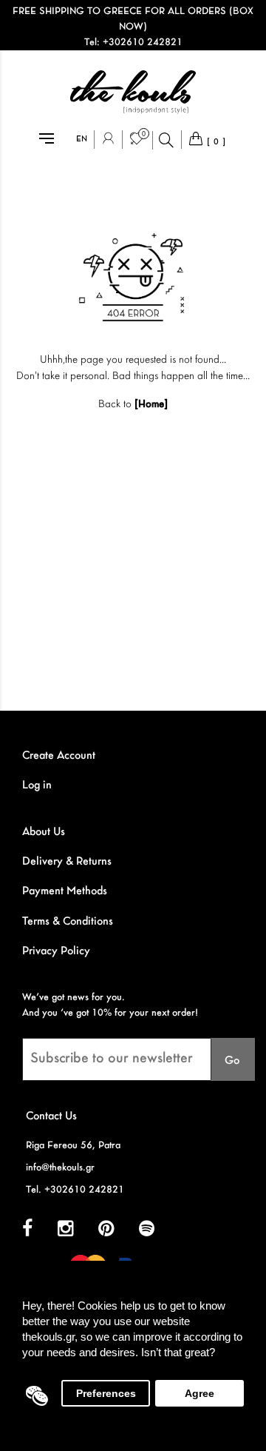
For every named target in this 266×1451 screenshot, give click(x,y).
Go (232, 1061)
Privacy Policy (56, 951)
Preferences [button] (106, 1393)
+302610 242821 (143, 42)
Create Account (58, 756)
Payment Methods (64, 891)
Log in (37, 785)
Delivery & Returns (67, 862)
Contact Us (51, 1116)
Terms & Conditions (67, 922)
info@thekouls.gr (60, 1167)
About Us (43, 832)
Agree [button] (199, 1393)
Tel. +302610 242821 (75, 1190)
